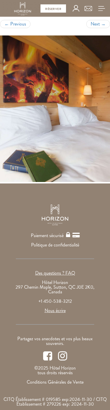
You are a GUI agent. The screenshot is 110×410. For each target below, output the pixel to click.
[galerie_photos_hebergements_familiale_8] (55, 108)
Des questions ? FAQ (55, 273)
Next (98, 24)
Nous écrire (55, 310)
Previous (15, 24)
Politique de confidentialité (55, 244)
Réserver (53, 9)
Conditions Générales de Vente (55, 382)
